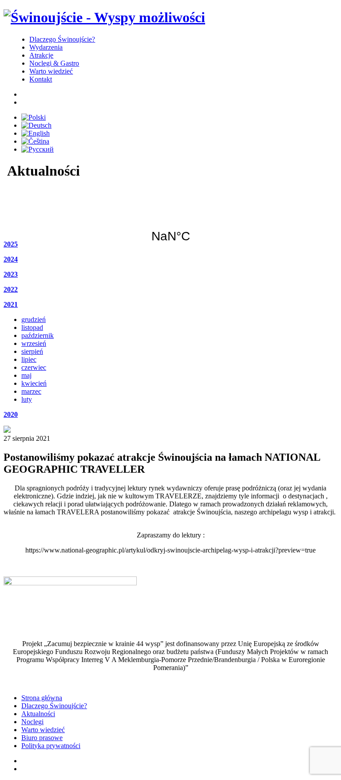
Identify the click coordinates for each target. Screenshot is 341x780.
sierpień (32, 351)
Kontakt (40, 79)
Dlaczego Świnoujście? (62, 39)
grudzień (33, 319)
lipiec (28, 359)
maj (26, 375)
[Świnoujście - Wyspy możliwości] (104, 17)
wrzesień (33, 343)
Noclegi (32, 721)
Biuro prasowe (42, 737)
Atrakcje (41, 55)
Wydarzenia (46, 47)
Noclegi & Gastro (54, 63)
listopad (32, 327)
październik (37, 335)
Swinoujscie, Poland (170, 218)
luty (26, 399)
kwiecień (34, 383)
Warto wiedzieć (51, 71)
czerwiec (33, 367)
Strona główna (41, 698)
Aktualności (38, 713)
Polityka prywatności (50, 745)
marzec (31, 391)
